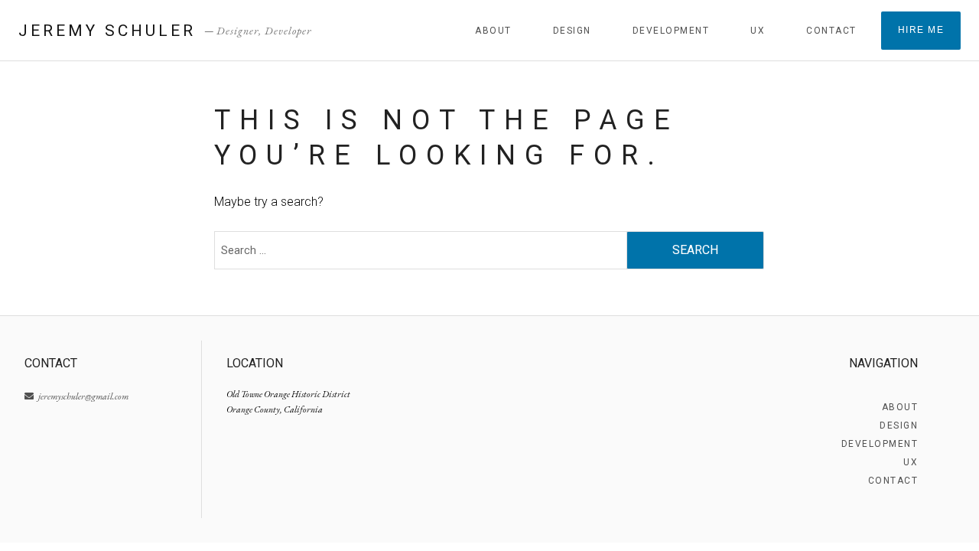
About (493, 30)
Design (572, 30)
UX (757, 30)
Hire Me (921, 29)
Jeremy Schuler (107, 30)
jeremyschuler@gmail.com (82, 396)
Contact (831, 30)
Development (671, 30)
